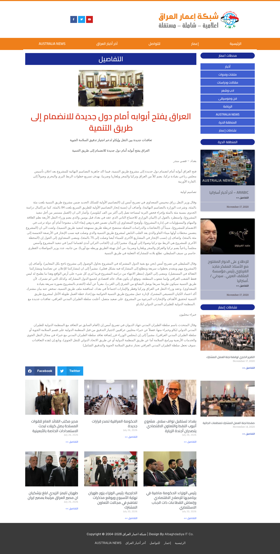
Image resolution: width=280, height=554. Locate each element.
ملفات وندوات (228, 74)
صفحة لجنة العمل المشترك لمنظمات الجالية (229, 423)
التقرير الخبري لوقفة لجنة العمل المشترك (230, 357)
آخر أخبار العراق (107, 43)
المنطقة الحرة (228, 122)
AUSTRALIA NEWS (52, 43)
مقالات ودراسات (227, 82)
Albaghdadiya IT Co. (179, 534)
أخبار (227, 66)
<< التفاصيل (72, 441)
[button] (40, 371)
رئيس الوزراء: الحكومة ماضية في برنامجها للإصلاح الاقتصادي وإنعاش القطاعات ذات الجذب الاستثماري (171, 500)
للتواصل (154, 43)
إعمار (195, 43)
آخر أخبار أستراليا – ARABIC (229, 192)
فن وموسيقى (227, 98)
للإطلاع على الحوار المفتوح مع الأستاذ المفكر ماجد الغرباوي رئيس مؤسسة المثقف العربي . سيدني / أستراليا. (228, 271)
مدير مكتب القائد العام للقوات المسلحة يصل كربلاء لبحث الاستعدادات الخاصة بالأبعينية (54, 426)
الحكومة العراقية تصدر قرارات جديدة (114, 423)
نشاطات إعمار (227, 130)
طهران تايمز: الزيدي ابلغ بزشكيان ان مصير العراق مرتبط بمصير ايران (53, 495)
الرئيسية (235, 43)
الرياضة (227, 106)
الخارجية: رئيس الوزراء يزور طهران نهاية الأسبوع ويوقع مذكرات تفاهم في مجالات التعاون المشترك (112, 500)
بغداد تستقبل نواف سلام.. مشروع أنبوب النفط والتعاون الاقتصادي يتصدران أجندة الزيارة (170, 426)
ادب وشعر (227, 90)
